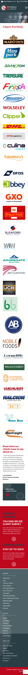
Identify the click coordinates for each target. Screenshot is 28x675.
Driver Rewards (7, 590)
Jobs (4, 580)
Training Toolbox (8, 583)
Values (5, 648)
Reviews (5, 608)
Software (5, 623)
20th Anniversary (8, 653)
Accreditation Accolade (10, 655)
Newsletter (6, 603)
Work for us (6, 658)
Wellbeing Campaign (9, 595)
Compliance (6, 620)
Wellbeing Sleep (7, 600)
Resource (5, 633)
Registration (6, 578)
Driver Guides (7, 585)
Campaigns (6, 593)
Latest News (6, 605)
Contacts (5, 660)
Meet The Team (7, 645)
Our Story (6, 650)
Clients (5, 618)
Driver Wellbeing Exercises (11, 598)
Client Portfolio (7, 625)
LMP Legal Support (8, 588)
